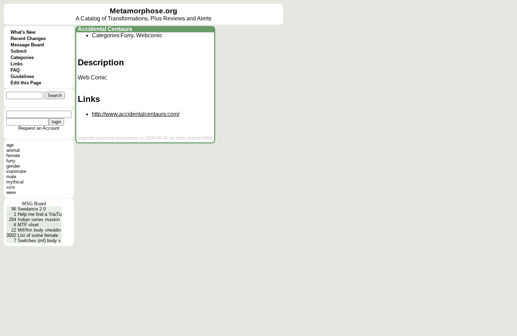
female (13, 155)
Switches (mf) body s (39, 240)
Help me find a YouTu (40, 214)
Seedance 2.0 (32, 209)
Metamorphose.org (143, 11)
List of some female (38, 235)
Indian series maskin (39, 219)
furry (10, 160)
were (11, 192)
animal (13, 150)
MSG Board (34, 203)
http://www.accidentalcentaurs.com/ (135, 114)
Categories (22, 57)
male (11, 176)
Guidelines (22, 76)
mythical (15, 182)
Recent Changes (28, 38)
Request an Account (38, 128)
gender (13, 166)
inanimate (16, 171)
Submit (18, 51)
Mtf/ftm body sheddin (39, 230)
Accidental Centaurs (105, 29)
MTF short (28, 224)
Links (17, 63)
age (10, 145)
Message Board (27, 44)
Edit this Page (26, 82)
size (10, 187)
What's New (23, 32)
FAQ (15, 70)
